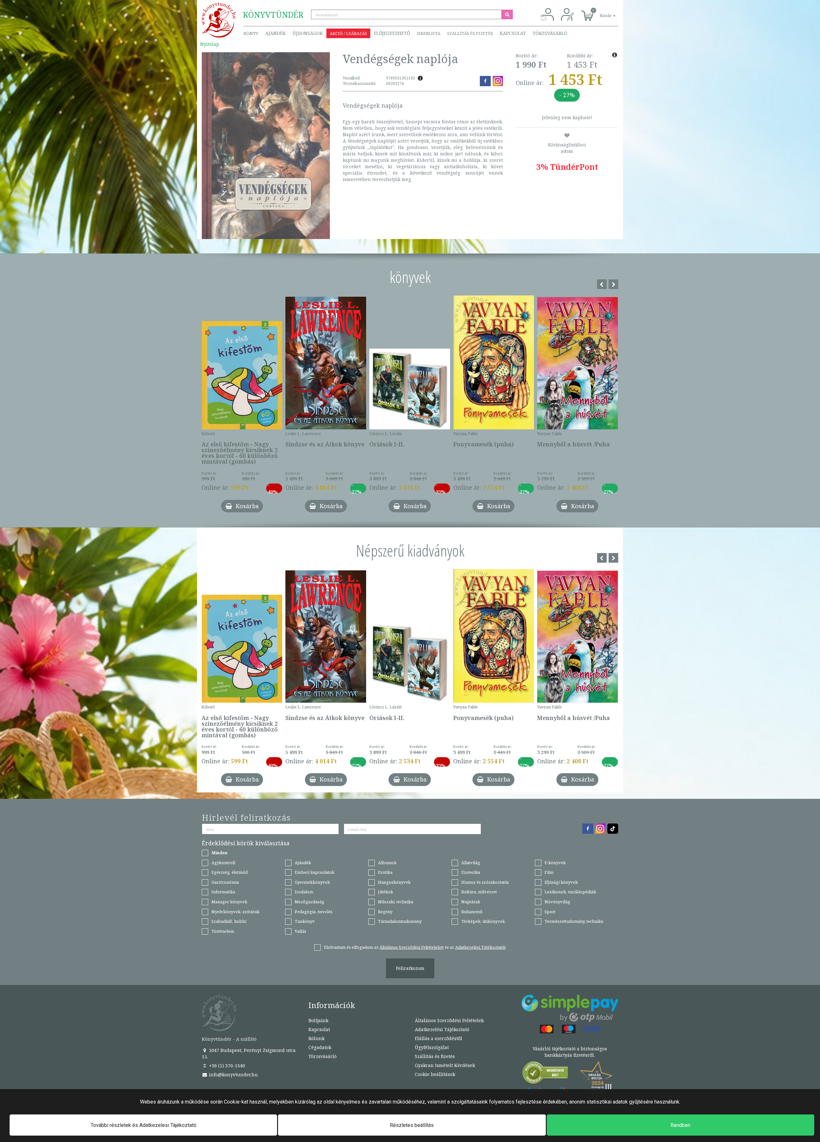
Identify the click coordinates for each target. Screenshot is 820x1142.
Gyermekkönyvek (312, 882)
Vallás (300, 931)
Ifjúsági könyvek (561, 882)
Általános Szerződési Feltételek (449, 1020)
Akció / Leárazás (348, 33)
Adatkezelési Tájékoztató (442, 1029)
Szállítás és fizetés (470, 33)
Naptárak (470, 902)
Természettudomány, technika (574, 921)
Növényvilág (557, 902)
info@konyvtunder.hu (233, 1075)
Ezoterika (470, 872)
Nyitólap (209, 44)
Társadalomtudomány (400, 921)
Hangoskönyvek (394, 882)
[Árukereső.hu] (545, 1074)
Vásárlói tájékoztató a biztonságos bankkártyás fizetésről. (570, 1052)
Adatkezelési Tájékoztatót (480, 947)
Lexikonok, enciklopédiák (570, 892)
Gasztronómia (225, 882)
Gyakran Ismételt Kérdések (445, 1065)
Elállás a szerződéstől (438, 1038)
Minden (219, 853)
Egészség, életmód (229, 872)
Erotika (385, 872)
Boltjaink (318, 1020)
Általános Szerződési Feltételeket (412, 947)
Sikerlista (428, 33)
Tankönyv (305, 921)
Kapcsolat (513, 33)
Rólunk (316, 1038)
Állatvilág (470, 862)
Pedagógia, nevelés (313, 911)
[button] (600, 12)
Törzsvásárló (550, 33)
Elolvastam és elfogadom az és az (415, 947)
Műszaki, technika (395, 902)
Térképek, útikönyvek (483, 921)
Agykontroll (223, 862)
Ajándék (275, 33)
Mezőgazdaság (309, 902)
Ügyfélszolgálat (432, 1047)
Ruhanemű (471, 911)
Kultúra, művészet (479, 892)
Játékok (385, 892)
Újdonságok (307, 33)
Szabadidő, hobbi (228, 921)
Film (549, 872)
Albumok (387, 862)
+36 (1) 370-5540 (226, 1066)
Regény (385, 911)
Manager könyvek (229, 902)
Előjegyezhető (392, 33)
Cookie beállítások (435, 1074)
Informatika (223, 892)
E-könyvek (555, 862)
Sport (550, 911)
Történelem (222, 931)
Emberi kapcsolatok (314, 872)
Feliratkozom (410, 968)
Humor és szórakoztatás (485, 882)
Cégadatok (319, 1047)
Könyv (250, 33)
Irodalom (304, 892)
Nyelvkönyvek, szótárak (235, 911)
